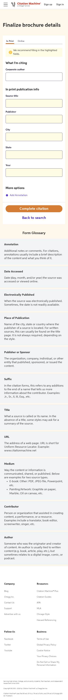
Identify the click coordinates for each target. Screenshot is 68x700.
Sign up (48, 4)
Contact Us (9, 603)
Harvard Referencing (46, 620)
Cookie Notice (43, 651)
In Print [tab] (10, 41)
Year (8, 165)
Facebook (8, 639)
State (9, 147)
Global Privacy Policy (46, 645)
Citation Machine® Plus (47, 591)
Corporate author (15, 69)
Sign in (60, 4)
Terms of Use (43, 639)
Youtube (8, 651)
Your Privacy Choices (46, 656)
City (8, 129)
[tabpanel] (34, 125)
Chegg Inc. (9, 597)
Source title (12, 96)
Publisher (11, 112)
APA (39, 603)
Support (8, 609)
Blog (6, 591)
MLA (39, 609)
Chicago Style (43, 614)
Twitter (7, 645)
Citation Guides (44, 597)
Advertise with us (12, 614)
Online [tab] (21, 41)
